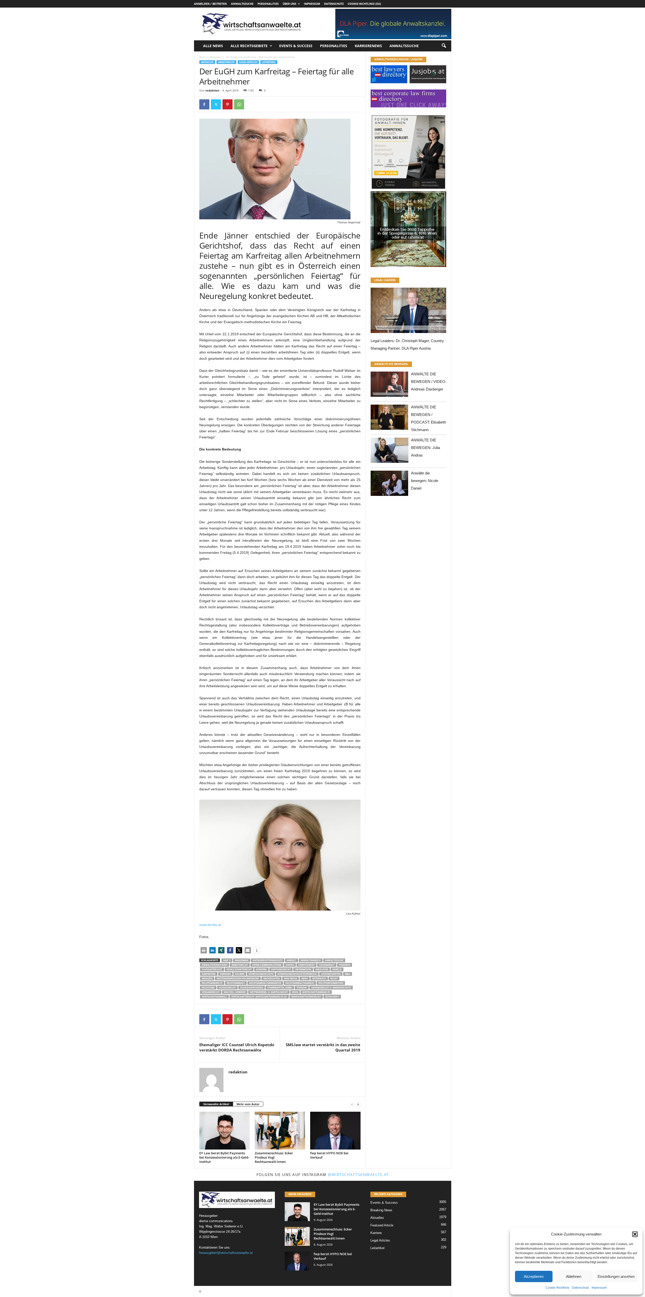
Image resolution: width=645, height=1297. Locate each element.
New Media (290, 978)
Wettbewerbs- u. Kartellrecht (269, 992)
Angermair (241, 960)
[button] (634, 1234)
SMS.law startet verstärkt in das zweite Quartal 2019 (323, 1047)
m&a (347, 974)
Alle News (213, 45)
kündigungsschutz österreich (297, 974)
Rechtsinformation (330, 983)
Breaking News (381, 1210)
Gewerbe (261, 969)
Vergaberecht (210, 992)
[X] (216, 104)
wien (295, 992)
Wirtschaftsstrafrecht (306, 996)
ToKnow (302, 987)
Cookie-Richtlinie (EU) (364, 4)
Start (202, 57)
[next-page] (358, 1104)
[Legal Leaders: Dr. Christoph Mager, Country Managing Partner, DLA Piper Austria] (408, 312)
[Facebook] (204, 104)
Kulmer (239, 974)
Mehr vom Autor (248, 1104)
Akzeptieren (533, 1276)
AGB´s (227, 960)
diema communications (266, 965)
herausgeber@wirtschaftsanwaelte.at (226, 1253)
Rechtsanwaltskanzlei (299, 983)
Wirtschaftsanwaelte (316, 992)
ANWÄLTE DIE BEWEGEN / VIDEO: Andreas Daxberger (428, 381)
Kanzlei (337, 969)
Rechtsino (208, 987)
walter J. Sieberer (235, 992)
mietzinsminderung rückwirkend (238, 978)
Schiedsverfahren (251, 987)
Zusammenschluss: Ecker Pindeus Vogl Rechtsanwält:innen (274, 1157)
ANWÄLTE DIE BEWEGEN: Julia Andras (425, 447)
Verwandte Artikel (216, 1104)
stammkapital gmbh (279, 987)
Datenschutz (580, 1287)
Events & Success (295, 45)
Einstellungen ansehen (616, 1276)
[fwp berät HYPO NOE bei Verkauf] (335, 1131)
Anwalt (291, 960)
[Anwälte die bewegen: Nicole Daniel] (389, 485)
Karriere (225, 974)
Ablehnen (573, 1276)
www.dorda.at (210, 925)
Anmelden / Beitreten (210, 4)
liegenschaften (331, 974)
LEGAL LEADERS (385, 280)
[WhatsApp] (239, 104)
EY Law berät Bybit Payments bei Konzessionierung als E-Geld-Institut (224, 1157)
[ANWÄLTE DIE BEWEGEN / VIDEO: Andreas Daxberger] (389, 386)
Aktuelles (215, 57)
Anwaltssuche (242, 4)
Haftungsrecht (281, 969)
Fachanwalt (327, 965)
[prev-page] (351, 1104)
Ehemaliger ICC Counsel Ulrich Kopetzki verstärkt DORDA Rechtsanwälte (236, 1047)
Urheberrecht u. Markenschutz (331, 987)
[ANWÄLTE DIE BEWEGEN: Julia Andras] (389, 452)
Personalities (268, 4)
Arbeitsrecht (226, 62)
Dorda (290, 965)
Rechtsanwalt (236, 983)
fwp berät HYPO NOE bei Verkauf (329, 1155)
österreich (319, 978)
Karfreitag (209, 974)
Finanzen (344, 965)
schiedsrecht (227, 987)
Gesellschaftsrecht (239, 969)
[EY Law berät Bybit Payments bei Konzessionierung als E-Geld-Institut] (224, 1131)
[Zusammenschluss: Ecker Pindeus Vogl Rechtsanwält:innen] (280, 1131)
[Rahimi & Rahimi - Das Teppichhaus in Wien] (408, 190)
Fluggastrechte (212, 969)
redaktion (212, 90)
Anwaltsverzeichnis (214, 965)
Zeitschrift (332, 996)
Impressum (599, 1287)
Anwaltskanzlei (311, 960)
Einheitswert (306, 965)
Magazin (207, 978)
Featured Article (381, 1225)
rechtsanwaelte (212, 983)
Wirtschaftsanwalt (214, 996)
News (304, 978)
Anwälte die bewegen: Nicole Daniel (424, 480)
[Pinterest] (227, 104)
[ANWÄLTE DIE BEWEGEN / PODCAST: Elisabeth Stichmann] (389, 419)
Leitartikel (269, 62)
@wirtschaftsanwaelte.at (358, 1174)
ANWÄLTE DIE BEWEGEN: (391, 364)
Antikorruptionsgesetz (267, 960)
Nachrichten (271, 978)
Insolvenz (321, 969)
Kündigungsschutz (261, 974)
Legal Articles (248, 62)
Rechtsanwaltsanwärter (265, 983)
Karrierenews (368, 45)
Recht (334, 978)
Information (303, 969)
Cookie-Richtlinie (557, 1287)
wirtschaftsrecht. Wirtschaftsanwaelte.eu (259, 996)
